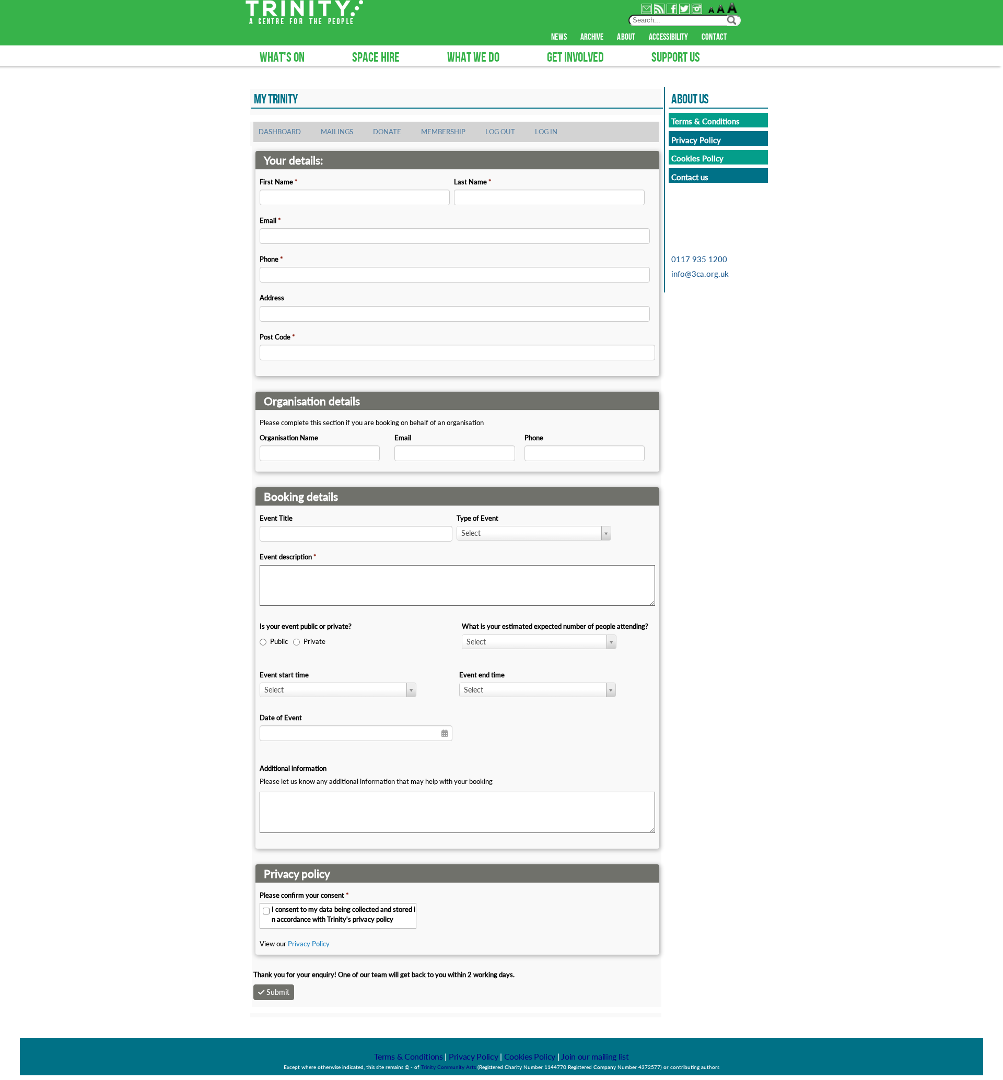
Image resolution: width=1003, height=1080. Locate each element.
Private (314, 641)
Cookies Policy (530, 1056)
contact (714, 37)
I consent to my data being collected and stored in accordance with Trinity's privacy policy (343, 914)
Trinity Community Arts (449, 1067)
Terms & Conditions (408, 1056)
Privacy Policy (309, 944)
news (558, 37)
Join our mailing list (594, 1056)
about (626, 37)
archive (592, 37)
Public (279, 641)
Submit (277, 992)
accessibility (668, 37)
